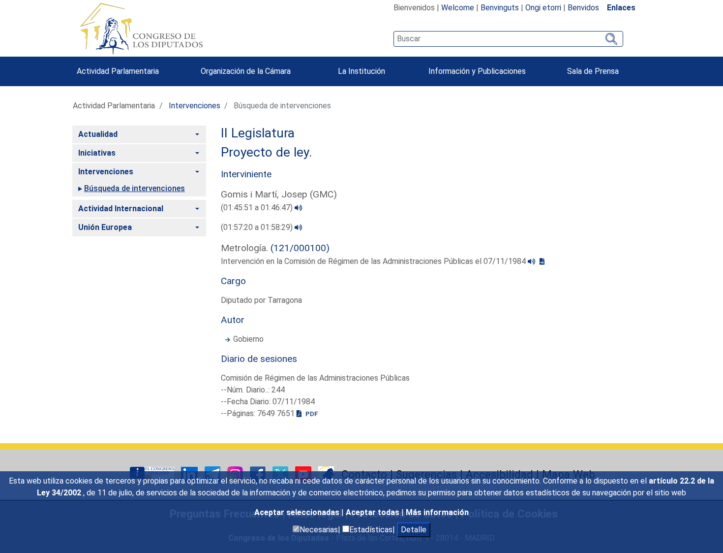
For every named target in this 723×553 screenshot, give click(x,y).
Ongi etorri (543, 7)
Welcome (457, 7)
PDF (311, 414)
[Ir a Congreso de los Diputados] (141, 28)
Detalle (413, 529)
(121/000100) (300, 248)
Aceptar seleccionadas (297, 512)
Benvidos (583, 7)
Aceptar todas (373, 512)
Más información (437, 512)
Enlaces (621, 7)
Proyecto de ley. (266, 152)
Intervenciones (194, 105)
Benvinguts (500, 7)
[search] (508, 39)
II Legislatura (258, 133)
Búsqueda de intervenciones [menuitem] (134, 188)
